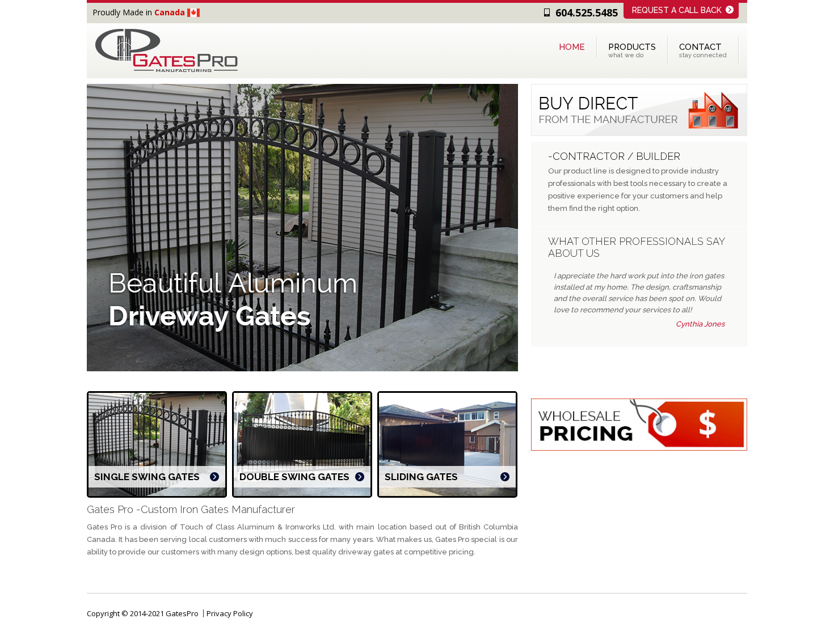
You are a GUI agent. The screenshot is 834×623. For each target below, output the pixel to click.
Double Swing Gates (294, 476)
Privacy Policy (230, 613)
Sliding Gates (421, 476)
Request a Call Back (677, 10)
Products (632, 50)
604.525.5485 (586, 12)
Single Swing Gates (147, 476)
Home (572, 47)
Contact (703, 50)
